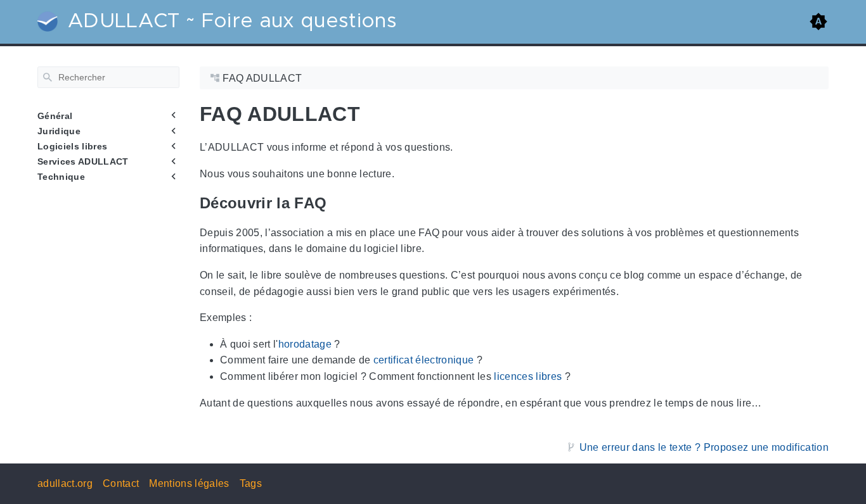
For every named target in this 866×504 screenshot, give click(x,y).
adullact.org (65, 483)
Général (54, 116)
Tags (251, 483)
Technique (61, 177)
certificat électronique (423, 360)
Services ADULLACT (83, 161)
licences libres (528, 376)
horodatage (305, 344)
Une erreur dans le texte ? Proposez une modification (704, 447)
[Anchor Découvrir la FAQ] (336, 202)
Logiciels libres (72, 146)
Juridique (59, 131)
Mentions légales (189, 483)
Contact (121, 483)
